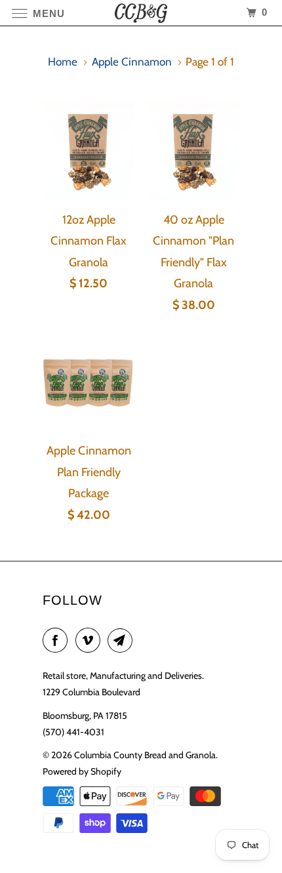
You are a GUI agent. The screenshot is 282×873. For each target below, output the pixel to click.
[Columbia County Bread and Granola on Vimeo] (90, 640)
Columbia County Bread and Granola (145, 755)
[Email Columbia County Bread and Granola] (123, 640)
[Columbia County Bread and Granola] (141, 13)
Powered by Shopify (82, 771)
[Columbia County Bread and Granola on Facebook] (58, 640)
